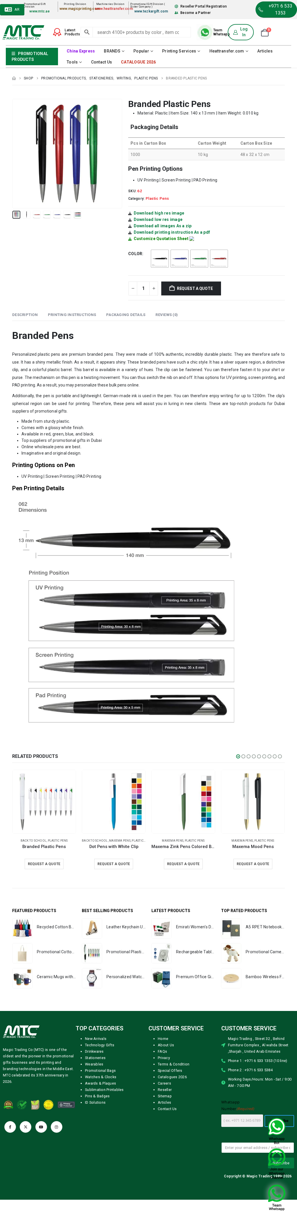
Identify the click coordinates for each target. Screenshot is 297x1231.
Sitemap (165, 1096)
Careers (164, 1083)
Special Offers (170, 1070)
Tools (72, 62)
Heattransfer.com (226, 51)
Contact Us (101, 62)
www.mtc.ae (39, 11)
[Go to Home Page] (14, 78)
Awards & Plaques (100, 1083)
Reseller (165, 1089)
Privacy (164, 1058)
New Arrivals (95, 1038)
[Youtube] (41, 1127)
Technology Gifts (99, 1045)
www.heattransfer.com (114, 9)
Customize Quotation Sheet (161, 238)
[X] (25, 1127)
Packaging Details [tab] (125, 315)
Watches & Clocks (100, 1077)
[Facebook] (10, 1127)
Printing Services (179, 51)
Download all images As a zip (163, 226)
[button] (13, 153)
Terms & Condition (173, 1064)
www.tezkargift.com (151, 11)
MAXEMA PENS (33, 840)
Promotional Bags (100, 1070)
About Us (166, 1045)
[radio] (160, 258)
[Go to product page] (44, 801)
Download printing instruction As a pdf (172, 232)
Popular (141, 51)
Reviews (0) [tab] (166, 315)
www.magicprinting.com (79, 9)
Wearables (94, 1064)
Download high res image (159, 213)
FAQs (162, 1051)
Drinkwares (94, 1051)
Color (135, 253)
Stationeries (95, 1058)
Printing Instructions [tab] (72, 315)
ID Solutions (95, 1102)
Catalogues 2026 (172, 1077)
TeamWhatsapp (221, 32)
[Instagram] (56, 1127)
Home (163, 1038)
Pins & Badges (97, 1096)
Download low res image (158, 219)
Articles (265, 51)
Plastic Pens (157, 198)
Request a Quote (195, 288)
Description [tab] (25, 315)
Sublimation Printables (104, 1089)
